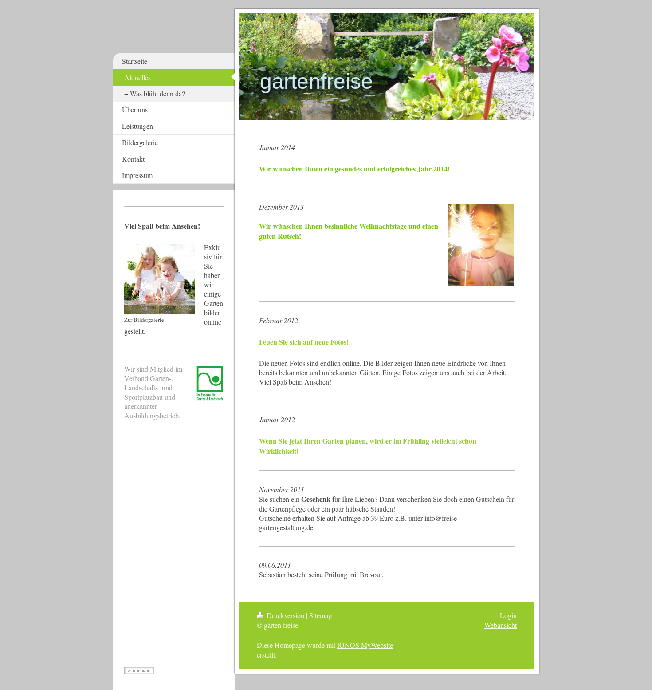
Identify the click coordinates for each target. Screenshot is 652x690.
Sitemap (320, 615)
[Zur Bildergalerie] (159, 279)
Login (508, 615)
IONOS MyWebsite (365, 645)
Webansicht (500, 625)
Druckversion (285, 615)
